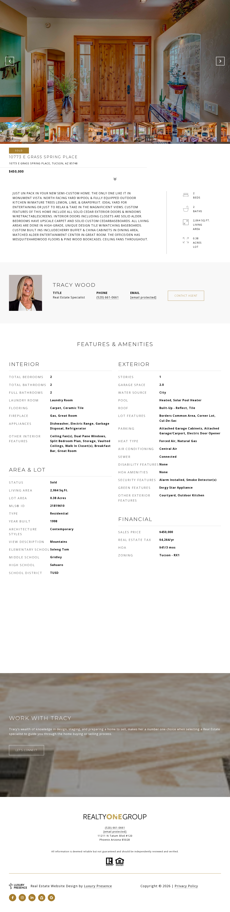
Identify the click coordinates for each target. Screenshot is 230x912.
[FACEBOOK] (12, 897)
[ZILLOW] (41, 897)
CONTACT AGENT (185, 295)
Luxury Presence (98, 886)
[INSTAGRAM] (22, 897)
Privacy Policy (186, 886)
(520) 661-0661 (107, 297)
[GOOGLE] (51, 897)
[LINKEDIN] (32, 897)
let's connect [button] (26, 750)
